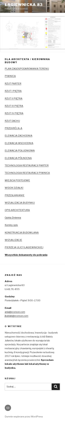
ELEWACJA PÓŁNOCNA (18, 158)
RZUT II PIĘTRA (13, 98)
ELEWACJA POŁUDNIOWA (20, 150)
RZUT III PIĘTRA (14, 106)
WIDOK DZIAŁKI (14, 187)
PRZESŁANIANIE (14, 195)
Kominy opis (11, 225)
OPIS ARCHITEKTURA (17, 210)
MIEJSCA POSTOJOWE (17, 180)
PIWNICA (10, 76)
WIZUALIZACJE (13, 240)
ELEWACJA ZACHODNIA (18, 135)
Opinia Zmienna (13, 217)
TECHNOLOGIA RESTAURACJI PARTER (27, 165)
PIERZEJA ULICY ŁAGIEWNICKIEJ (24, 247)
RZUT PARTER (13, 83)
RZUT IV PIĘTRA (14, 113)
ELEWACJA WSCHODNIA (19, 143)
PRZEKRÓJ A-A (13, 128)
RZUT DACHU (12, 120)
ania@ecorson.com (15, 312)
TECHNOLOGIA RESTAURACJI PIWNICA (27, 172)
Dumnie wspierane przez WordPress (24, 416)
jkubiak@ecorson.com (16, 315)
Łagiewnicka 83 (24, 4)
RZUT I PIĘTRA (13, 91)
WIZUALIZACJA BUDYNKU (20, 202)
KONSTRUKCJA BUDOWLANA (22, 232)
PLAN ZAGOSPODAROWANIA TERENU (27, 68)
